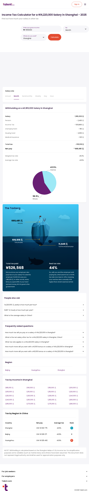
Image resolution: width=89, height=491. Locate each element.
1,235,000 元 (52, 396)
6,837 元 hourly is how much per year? (18, 310)
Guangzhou (35, 370)
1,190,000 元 (30, 388)
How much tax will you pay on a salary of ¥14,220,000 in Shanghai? (30, 332)
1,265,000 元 (9, 404)
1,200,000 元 (73, 388)
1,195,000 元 (52, 388)
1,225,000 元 (9, 396)
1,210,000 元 (30, 392)
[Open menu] (85, 4)
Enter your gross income (31, 28)
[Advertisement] (41, 70)
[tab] (8, 97)
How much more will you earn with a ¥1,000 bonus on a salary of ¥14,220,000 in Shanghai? (39, 347)
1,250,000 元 (30, 400)
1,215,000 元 (52, 392)
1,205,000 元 (9, 392)
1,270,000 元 (30, 404)
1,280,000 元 (73, 404)
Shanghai (61, 370)
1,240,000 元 (73, 396)
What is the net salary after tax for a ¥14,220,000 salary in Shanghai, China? (33, 337)
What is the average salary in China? (18, 315)
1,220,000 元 (73, 392)
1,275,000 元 (52, 404)
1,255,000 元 (52, 400)
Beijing (7, 370)
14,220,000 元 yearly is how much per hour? (20, 305)
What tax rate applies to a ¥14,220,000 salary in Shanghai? (27, 342)
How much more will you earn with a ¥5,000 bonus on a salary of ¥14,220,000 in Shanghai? (39, 351)
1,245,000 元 (9, 400)
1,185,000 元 (9, 388)
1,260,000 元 (73, 400)
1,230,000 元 (30, 396)
